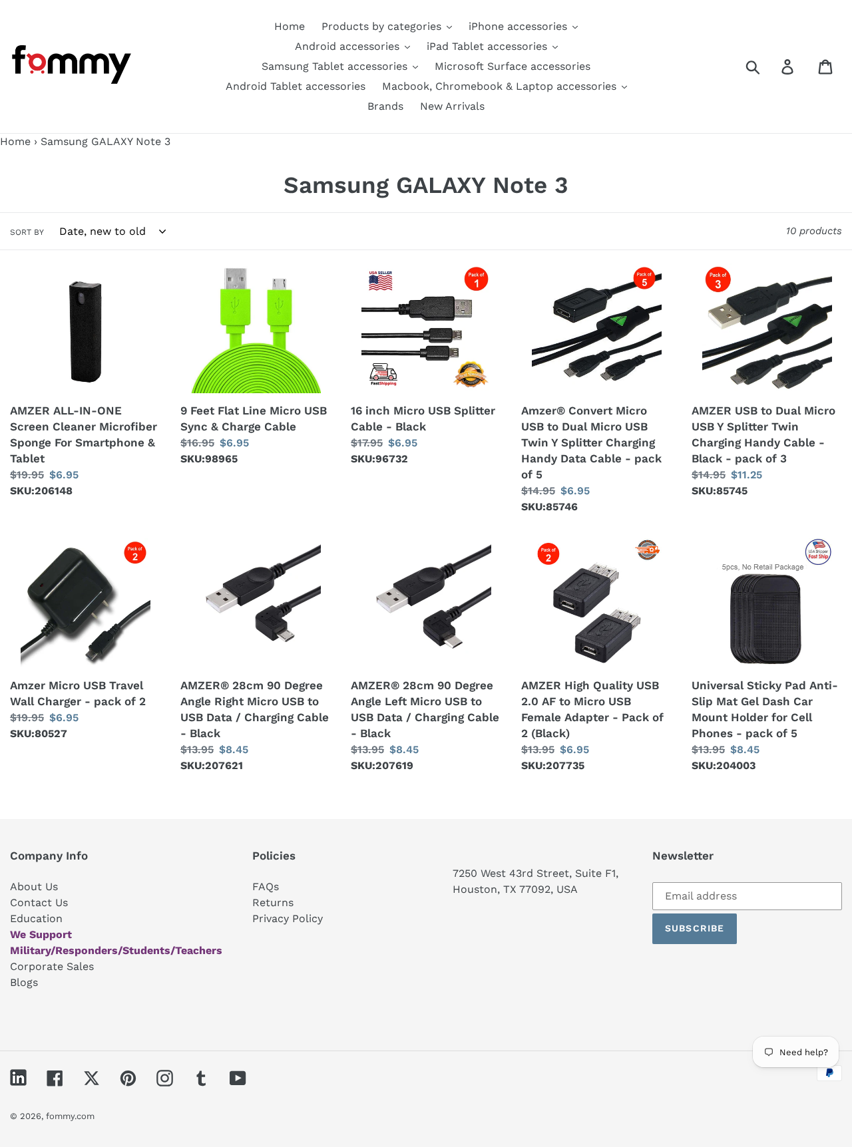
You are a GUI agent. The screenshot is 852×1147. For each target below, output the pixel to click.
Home (15, 141)
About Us (34, 886)
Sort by (27, 232)
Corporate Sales (52, 966)
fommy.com (70, 1116)
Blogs (24, 982)
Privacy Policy (287, 918)
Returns (273, 902)
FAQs (265, 886)
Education (36, 918)
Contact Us (39, 902)
